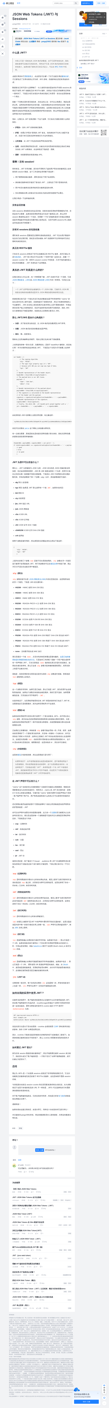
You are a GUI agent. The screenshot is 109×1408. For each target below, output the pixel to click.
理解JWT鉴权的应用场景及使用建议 (26, 1264)
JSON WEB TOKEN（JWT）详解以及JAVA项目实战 (32, 1297)
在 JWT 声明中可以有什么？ (90, 37)
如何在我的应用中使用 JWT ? (89, 60)
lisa (59, 41)
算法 (65, 1250)
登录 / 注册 (39, 1150)
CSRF (56, 1026)
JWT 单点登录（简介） (21, 1305)
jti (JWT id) (86, 57)
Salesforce (37, 946)
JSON (65, 1225)
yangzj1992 (46, 41)
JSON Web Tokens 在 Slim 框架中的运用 (28, 1222)
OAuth (65, 964)
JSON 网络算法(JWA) (37, 579)
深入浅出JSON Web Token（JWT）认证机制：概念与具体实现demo (39, 1289)
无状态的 (17, 257)
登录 (101, 3)
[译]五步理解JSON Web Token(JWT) (26, 1231)
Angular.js (68, 1200)
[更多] (104, 1403)
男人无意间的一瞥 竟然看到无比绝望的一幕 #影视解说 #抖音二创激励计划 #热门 (48, 1318)
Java (69, 1258)
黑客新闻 (27, 76)
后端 (65, 1192)
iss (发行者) (86, 50)
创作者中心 (86, 3)
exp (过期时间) (87, 41)
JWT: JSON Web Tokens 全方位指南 (26, 1197)
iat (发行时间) (86, 47)
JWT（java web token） (22, 1255)
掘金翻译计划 (56, 1200)
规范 (19, 755)
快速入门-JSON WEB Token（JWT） (27, 1239)
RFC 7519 (59, 67)
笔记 (69, 1217)
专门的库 (61, 1096)
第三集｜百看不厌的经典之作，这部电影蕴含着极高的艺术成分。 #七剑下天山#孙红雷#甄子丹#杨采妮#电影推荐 (41, 1390)
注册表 (54, 812)
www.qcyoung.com (25, 28)
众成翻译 (32, 41)
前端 (69, 1233)
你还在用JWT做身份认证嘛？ (23, 1272)
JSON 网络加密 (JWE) (41, 280)
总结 (80, 67)
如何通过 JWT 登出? (87, 64)
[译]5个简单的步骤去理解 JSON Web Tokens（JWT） (33, 1206)
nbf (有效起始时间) (88, 44)
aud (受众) (85, 53)
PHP (60, 1225)
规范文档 (54, 564)
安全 (69, 1192)
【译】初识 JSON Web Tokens (24, 1189)
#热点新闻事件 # (14, 1396)
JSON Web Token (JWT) (22, 1214)
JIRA (16, 928)
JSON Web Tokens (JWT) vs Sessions (39, 38)
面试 (65, 1217)
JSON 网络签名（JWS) (21, 280)
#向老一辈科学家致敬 (15, 1356)
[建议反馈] (104, 1398)
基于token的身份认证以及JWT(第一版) (27, 1247)
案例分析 (65, 76)
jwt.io (27, 428)
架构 (69, 1250)
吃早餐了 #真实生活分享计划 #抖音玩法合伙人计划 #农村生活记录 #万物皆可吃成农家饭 (45, 1396)
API (70, 1225)
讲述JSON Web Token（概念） (24, 1280)
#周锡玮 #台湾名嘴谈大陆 (16, 1318)
